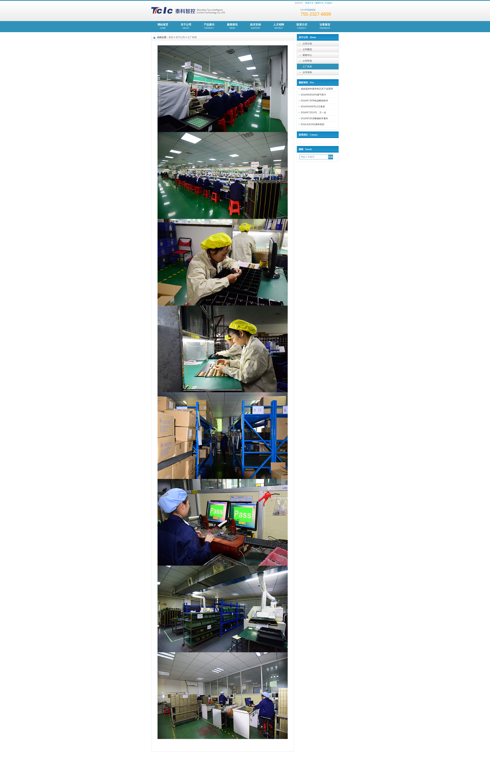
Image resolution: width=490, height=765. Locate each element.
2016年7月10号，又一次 (313, 112)
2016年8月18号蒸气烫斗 (313, 94)
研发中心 (307, 55)
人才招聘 (278, 26)
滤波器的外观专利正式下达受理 (317, 88)
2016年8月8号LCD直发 (313, 106)
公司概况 (307, 49)
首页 (171, 37)
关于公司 (186, 26)
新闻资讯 (232, 26)
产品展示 (209, 26)
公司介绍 (307, 43)
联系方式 (301, 26)
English (328, 3)
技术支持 (255, 26)
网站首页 (163, 26)
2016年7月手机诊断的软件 (314, 100)
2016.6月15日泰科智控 (312, 124)
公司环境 (307, 61)
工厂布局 (307, 66)
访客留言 (325, 26)
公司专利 (307, 72)
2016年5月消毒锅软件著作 (314, 118)
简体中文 (309, 3)
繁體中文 (319, 3)
